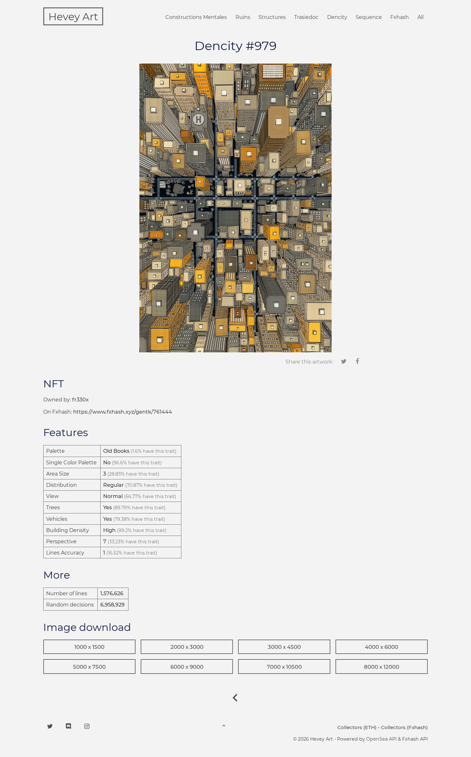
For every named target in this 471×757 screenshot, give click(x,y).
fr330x (80, 400)
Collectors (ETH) (356, 727)
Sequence (369, 17)
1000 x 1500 (89, 647)
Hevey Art (73, 16)
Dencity (337, 17)
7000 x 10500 (284, 667)
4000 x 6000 (381, 647)
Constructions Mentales (196, 17)
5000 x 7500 (89, 667)
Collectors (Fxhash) (404, 727)
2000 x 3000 (186, 647)
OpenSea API (381, 739)
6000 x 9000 (186, 667)
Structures (272, 17)
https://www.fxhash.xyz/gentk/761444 (122, 412)
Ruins (243, 17)
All (420, 17)
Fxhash (399, 17)
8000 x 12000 (381, 667)
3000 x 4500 (284, 647)
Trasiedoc (306, 17)
